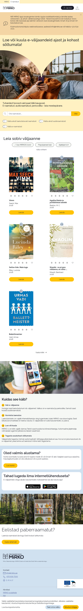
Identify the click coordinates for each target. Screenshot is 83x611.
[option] (23, 145)
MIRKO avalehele (10, 593)
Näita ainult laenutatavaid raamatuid (21, 121)
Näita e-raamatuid (14, 127)
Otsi (75, 114)
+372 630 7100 (12, 577)
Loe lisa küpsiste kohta (11, 607)
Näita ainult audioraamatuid (55, 121)
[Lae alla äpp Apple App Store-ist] (33, 486)
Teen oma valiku (53, 607)
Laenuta (21, 212)
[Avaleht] (9, 7)
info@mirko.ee (11, 573)
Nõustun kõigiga (70, 607)
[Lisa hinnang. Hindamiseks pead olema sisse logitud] (19, 196)
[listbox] (41, 145)
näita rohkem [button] (41, 150)
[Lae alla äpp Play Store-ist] (49, 486)
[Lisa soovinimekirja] (32, 196)
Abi (4, 596)
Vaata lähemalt (11, 542)
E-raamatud (15, 2)
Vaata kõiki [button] (40, 352)
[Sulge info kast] (81, 14)
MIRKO (6, 2)
